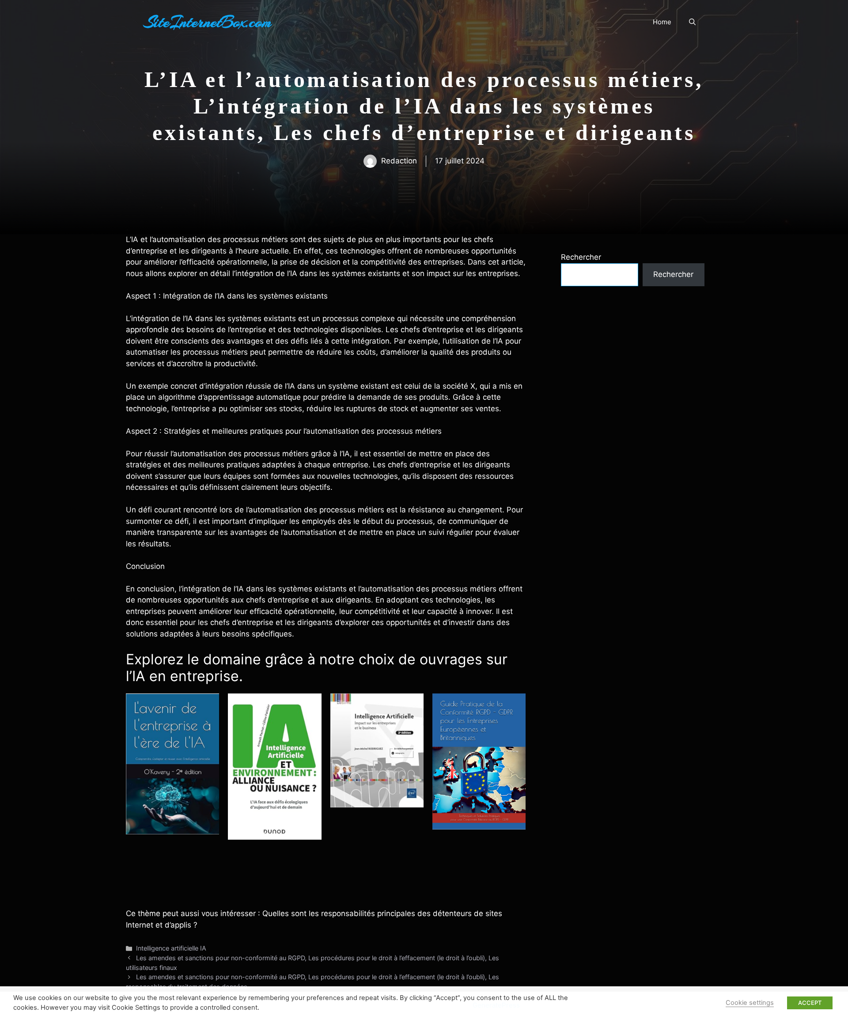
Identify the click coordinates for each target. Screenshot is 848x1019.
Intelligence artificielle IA (171, 948)
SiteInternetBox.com (208, 22)
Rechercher (581, 257)
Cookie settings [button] (750, 1003)
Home (662, 22)
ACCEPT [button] (810, 1002)
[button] (692, 22)
